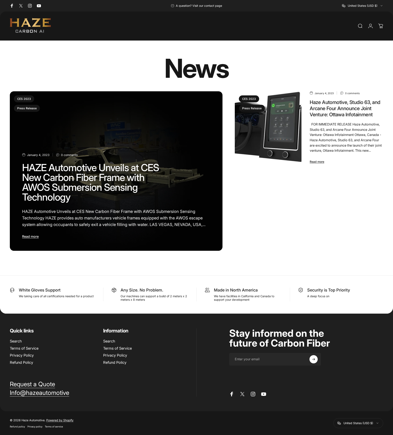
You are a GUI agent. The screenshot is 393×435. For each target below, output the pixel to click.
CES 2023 (24, 99)
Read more (30, 236)
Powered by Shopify (59, 420)
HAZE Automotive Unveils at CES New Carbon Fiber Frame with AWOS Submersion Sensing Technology (90, 182)
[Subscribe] (313, 359)
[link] (32, 384)
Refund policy (17, 426)
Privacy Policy (22, 355)
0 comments (69, 155)
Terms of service (54, 426)
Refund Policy (21, 362)
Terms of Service (24, 348)
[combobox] (362, 5)
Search (16, 341)
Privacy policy (34, 426)
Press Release (27, 108)
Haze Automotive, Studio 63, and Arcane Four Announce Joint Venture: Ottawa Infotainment (345, 108)
